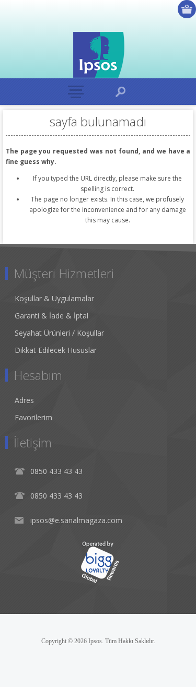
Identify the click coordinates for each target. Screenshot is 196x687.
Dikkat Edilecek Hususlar (56, 350)
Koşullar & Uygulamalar (54, 298)
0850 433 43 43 (56, 471)
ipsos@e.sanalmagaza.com (76, 520)
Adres (24, 400)
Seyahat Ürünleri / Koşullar (59, 333)
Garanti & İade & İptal (51, 316)
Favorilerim (33, 417)
